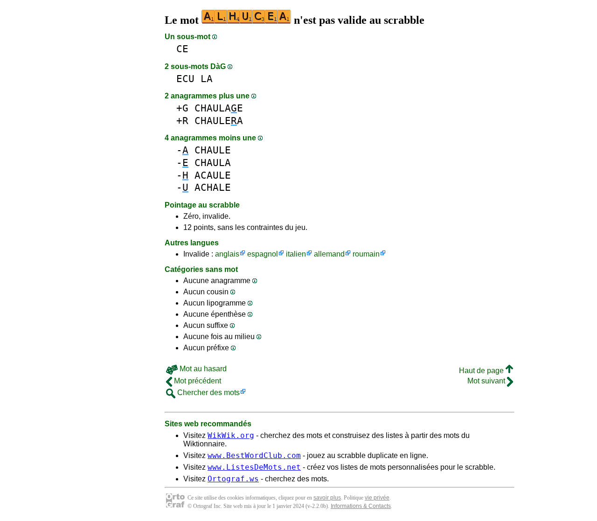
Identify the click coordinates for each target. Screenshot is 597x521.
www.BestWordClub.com (254, 455)
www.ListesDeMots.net (254, 467)
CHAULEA (218, 120)
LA (207, 78)
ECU (185, 78)
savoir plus (327, 497)
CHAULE (212, 150)
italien (296, 254)
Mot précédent (196, 381)
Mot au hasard (202, 369)
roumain (366, 254)
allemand (329, 254)
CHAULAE (218, 108)
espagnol (262, 254)
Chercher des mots (207, 392)
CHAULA (212, 162)
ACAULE (212, 175)
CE (182, 49)
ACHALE (212, 187)
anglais (227, 254)
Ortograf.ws (233, 478)
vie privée (377, 497)
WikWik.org (231, 435)
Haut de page (482, 371)
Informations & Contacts (361, 506)
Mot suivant (487, 381)
